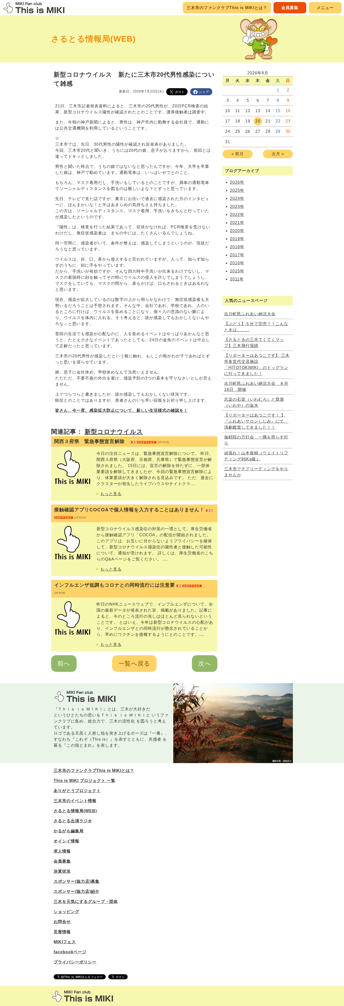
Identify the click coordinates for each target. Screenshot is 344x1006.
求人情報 (62, 851)
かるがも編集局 (69, 831)
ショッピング (66, 911)
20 (257, 121)
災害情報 (62, 932)
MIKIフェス (65, 942)
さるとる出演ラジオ (73, 821)
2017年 (237, 255)
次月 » (278, 154)
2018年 (237, 247)
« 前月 (237, 154)
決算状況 (62, 871)
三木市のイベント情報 (75, 801)
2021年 (237, 223)
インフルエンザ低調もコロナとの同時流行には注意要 (127, 588)
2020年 (237, 231)
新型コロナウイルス (114, 431)
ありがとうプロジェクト (77, 791)
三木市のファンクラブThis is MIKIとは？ (227, 8)
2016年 (237, 263)
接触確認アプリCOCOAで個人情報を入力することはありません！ (133, 513)
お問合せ (62, 922)
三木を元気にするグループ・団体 (86, 901)
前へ (63, 663)
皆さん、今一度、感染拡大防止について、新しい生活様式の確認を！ (121, 410)
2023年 (237, 206)
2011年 (237, 279)
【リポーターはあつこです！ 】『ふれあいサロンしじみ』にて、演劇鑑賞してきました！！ (256, 421)
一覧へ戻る (134, 663)
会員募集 (289, 8)
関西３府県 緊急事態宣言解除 (111, 441)
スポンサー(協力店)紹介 (76, 891)
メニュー (325, 8)
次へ (204, 663)
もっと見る (111, 494)
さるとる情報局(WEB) (93, 38)
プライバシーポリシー (75, 962)
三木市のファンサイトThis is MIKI (82, 996)
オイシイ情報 (66, 841)
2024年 (237, 198)
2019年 (237, 239)
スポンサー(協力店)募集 (76, 881)
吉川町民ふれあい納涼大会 (250, 314)
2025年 (237, 190)
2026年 (237, 182)
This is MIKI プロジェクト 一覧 (84, 780)
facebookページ (70, 952)
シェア (204, 92)
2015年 (237, 271)
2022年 (237, 214)
